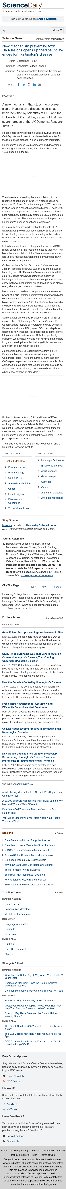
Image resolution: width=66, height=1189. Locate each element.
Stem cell (46, 481)
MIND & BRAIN (8, 918)
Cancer (45, 487)
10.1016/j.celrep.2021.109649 (37, 575)
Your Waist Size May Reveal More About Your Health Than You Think (31, 819)
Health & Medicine (15, 461)
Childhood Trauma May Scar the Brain (25, 860)
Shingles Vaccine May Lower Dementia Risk (29, 884)
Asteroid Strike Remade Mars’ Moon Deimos (29, 855)
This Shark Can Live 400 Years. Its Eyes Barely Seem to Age (34, 1027)
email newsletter (46, 18)
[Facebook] (19, 85)
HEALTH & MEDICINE (11, 898)
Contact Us (13, 1141)
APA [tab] (44, 587)
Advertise (48, 1150)
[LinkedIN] (34, 85)
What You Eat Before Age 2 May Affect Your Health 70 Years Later (34, 976)
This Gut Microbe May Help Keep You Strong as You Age (33, 1035)
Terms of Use (48, 1155)
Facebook (12, 1104)
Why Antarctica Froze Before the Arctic (25, 879)
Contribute (34, 1150)
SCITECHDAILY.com (24, 784)
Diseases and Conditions (15, 501)
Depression (11, 934)
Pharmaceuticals (17, 467)
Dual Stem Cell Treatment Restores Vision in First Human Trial (29, 811)
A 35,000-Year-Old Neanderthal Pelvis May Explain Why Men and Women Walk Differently (32, 802)
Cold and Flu (15, 478)
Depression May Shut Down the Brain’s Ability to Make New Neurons (31, 984)
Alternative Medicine (19, 483)
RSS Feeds (13, 1081)
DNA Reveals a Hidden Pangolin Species (27, 840)
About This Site (9, 1150)
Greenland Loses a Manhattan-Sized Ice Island (30, 845)
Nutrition (9, 944)
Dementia (10, 929)
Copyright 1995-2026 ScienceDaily (23, 1159)
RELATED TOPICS (12, 453)
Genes (12, 488)
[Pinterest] (29, 85)
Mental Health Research (18, 914)
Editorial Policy (29, 1155)
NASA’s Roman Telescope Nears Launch (27, 850)
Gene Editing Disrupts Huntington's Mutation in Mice (32, 632)
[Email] (39, 85)
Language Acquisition (16, 924)
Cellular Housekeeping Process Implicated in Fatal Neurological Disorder (31, 730)
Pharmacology (16, 472)
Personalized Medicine (17, 909)
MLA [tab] (33, 587)
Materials (7, 525)
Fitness (9, 954)
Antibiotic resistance (52, 497)
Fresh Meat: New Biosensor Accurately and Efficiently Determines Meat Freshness (27, 705)
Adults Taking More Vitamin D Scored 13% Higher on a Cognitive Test (32, 793)
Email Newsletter (16, 1076)
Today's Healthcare (18, 508)
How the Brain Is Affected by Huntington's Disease (31, 682)
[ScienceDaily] (22, 5)
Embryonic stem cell (52, 465)
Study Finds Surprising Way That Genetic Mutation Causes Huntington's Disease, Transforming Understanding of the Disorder (31, 657)
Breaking (7, 832)
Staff (23, 1150)
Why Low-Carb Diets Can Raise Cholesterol (29, 864)
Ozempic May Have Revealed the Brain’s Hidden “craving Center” (31, 1014)
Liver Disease (12, 904)
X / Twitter (12, 1109)
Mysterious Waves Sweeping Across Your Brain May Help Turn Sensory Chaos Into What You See (33, 1007)
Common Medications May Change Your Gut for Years (34, 990)
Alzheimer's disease (52, 492)
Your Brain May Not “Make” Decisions (25, 874)
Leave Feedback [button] (16, 1136)
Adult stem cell (49, 471)
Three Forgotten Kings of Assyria (22, 869)
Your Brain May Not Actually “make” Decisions (30, 1000)
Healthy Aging (16, 494)
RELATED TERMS (45, 453)
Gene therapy (48, 476)
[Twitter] (24, 85)
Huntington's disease (52, 460)
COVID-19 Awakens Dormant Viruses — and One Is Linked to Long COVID (33, 1043)
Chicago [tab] (56, 587)
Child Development (15, 949)
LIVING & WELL (9, 938)
